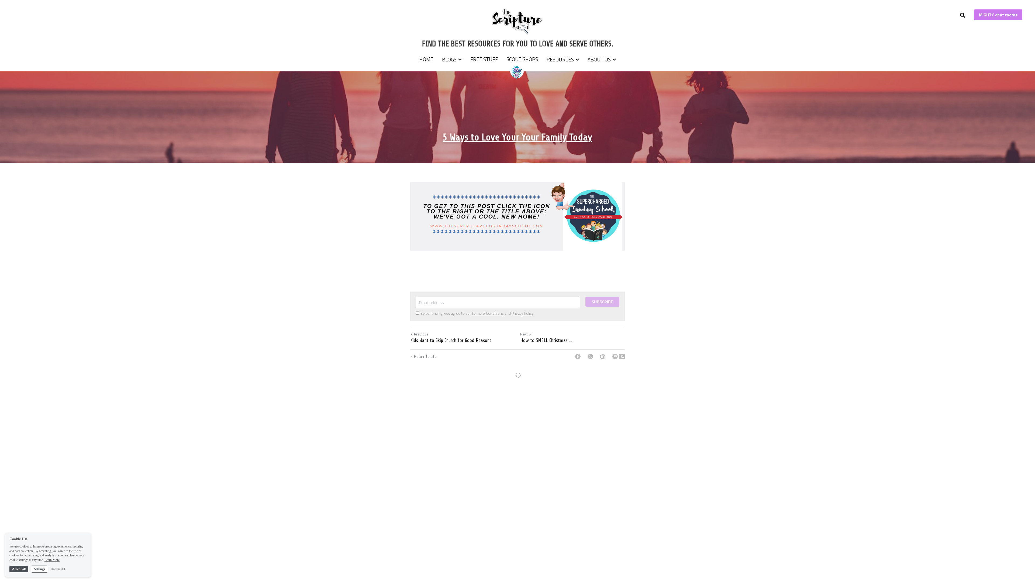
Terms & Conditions (488, 313)
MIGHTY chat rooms (998, 15)
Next (524, 334)
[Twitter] (590, 356)
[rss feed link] (622, 356)
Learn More (52, 560)
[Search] (962, 15)
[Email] (615, 356)
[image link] (517, 21)
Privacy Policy (522, 313)
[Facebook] (578, 356)
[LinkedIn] (602, 356)
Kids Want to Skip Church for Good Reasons (450, 340)
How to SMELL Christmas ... (546, 340)
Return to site (425, 356)
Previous (421, 334)
